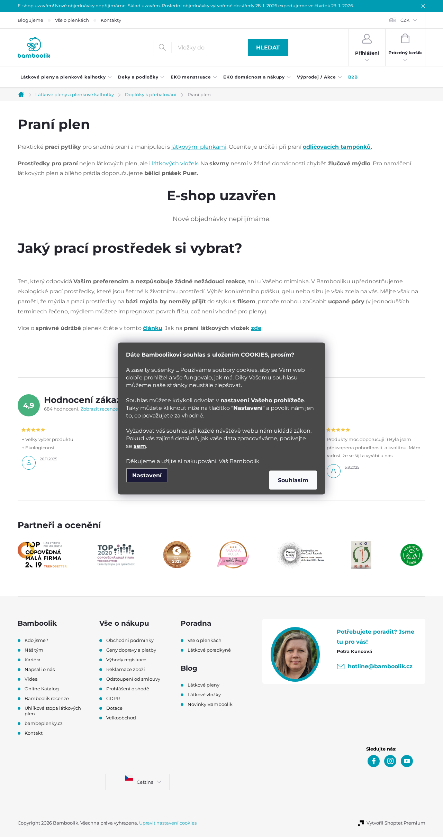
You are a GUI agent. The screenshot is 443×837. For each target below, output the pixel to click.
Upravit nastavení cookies (168, 823)
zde (256, 328)
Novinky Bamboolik (210, 704)
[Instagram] (390, 761)
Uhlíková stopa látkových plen (53, 710)
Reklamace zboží (125, 669)
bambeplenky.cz (44, 723)
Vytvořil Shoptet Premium (396, 823)
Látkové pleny (203, 685)
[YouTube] (406, 761)
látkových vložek (175, 163)
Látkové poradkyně (209, 650)
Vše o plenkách (72, 20)
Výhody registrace (126, 659)
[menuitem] (66, 77)
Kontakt (34, 733)
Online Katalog (42, 688)
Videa (31, 679)
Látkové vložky (204, 694)
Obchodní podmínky (130, 640)
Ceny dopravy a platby (131, 650)
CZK (404, 20)
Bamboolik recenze (47, 698)
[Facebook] (373, 761)
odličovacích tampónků (337, 147)
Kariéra (32, 659)
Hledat (268, 47)
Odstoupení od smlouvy (133, 679)
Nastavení (147, 475)
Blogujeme (30, 20)
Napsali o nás (40, 669)
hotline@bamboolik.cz (380, 666)
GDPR (113, 698)
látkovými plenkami (198, 147)
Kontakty (111, 20)
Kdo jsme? (36, 640)
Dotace (114, 708)
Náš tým (34, 650)
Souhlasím (293, 480)
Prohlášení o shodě (127, 688)
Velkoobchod (121, 717)
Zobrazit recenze (99, 409)
